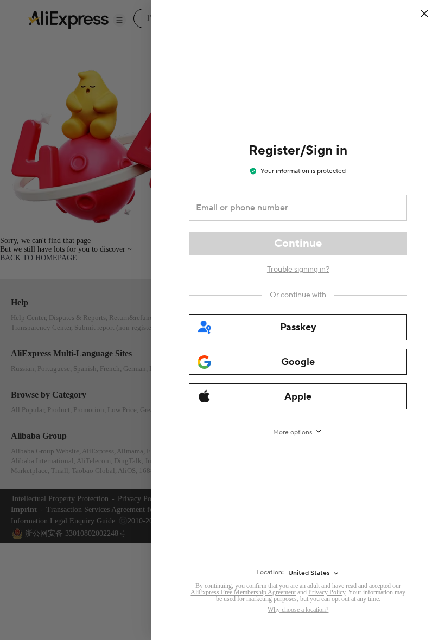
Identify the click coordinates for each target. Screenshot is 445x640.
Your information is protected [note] (303, 171)
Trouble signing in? (298, 269)
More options (292, 432)
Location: (270, 572)
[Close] (431, 13)
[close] (424, 13)
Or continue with (298, 295)
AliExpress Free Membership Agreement (243, 592)
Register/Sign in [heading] (298, 150)
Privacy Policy (326, 592)
